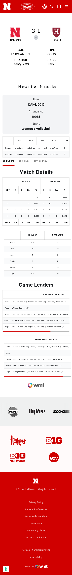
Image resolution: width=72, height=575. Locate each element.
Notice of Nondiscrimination (36, 549)
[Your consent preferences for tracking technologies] (6, 569)
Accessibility (36, 557)
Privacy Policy (36, 502)
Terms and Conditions (36, 516)
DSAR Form (36, 523)
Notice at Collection (36, 537)
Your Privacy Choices (36, 530)
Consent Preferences (36, 509)
